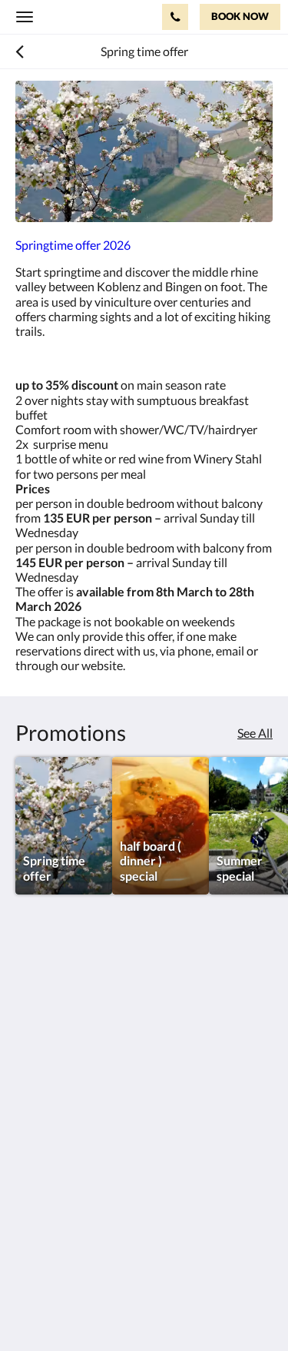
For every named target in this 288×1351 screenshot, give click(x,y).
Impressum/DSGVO (68, 1197)
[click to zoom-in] (144, 151)
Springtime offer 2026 (73, 244)
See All (255, 732)
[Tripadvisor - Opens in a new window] (73, 1125)
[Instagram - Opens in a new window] (30, 1125)
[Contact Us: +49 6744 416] (175, 17)
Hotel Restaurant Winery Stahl (87, 16)
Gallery (34, 1210)
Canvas (100, 1309)
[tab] (144, 1172)
